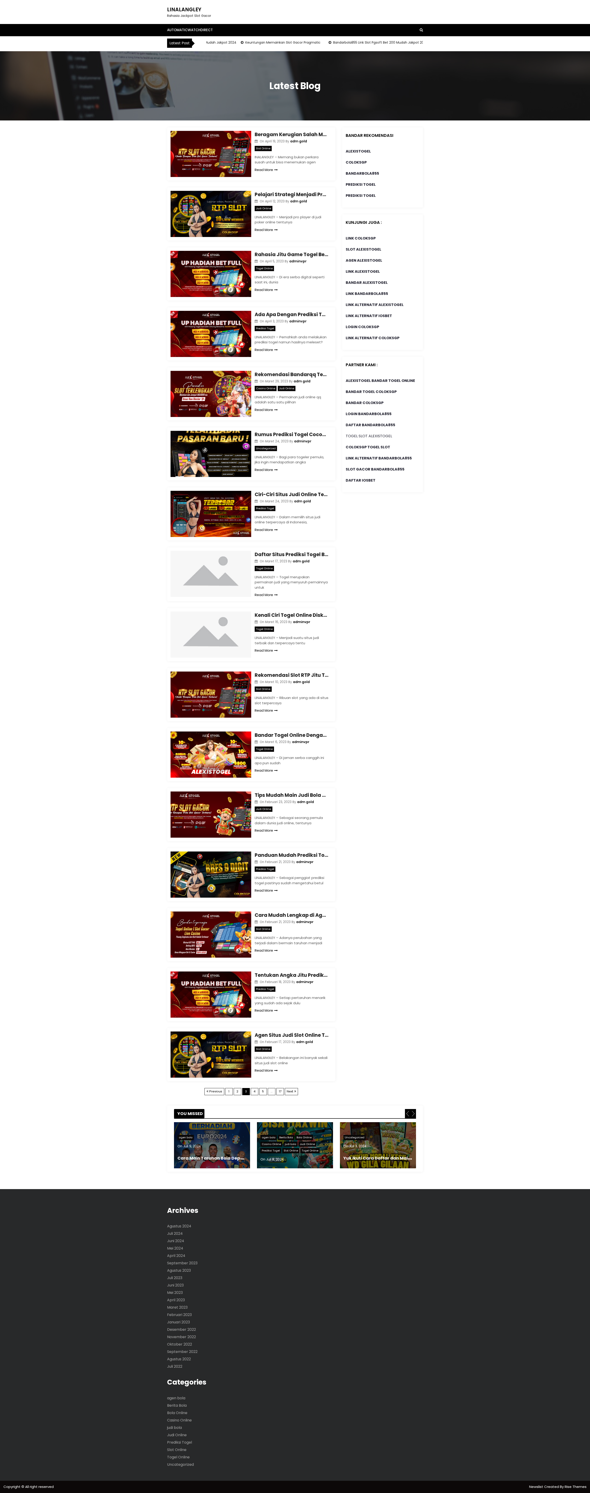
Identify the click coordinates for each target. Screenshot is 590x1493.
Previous (215, 1091)
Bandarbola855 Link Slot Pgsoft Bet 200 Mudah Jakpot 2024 (344, 42)
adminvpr (298, 261)
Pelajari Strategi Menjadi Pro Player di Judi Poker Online (291, 194)
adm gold (298, 141)
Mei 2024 (175, 1248)
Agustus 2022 (179, 1359)
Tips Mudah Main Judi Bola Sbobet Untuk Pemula (291, 795)
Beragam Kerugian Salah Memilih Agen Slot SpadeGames (291, 134)
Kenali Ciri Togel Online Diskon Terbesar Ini (291, 615)
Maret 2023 (177, 1307)
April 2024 (176, 1255)
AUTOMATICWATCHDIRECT (190, 29)
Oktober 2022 (179, 1344)
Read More (264, 169)
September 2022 (182, 1351)
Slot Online (263, 148)
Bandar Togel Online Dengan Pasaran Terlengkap (291, 735)
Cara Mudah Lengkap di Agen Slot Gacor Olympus (291, 915)
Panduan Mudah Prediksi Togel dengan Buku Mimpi (291, 855)
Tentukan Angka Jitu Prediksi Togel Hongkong (291, 975)
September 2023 (182, 1263)
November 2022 (181, 1337)
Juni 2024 (175, 1241)
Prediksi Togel (265, 328)
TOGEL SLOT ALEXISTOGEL (369, 436)
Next (290, 1091)
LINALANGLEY (184, 9)
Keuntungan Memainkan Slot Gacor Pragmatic (246, 42)
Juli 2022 (174, 1366)
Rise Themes (576, 1486)
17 (280, 1091)
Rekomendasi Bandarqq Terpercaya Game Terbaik (291, 374)
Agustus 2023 (179, 1270)
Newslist (536, 1486)
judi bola (207, 1144)
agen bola (185, 1137)
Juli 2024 (175, 1233)
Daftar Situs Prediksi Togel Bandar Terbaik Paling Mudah (291, 554)
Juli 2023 (174, 1277)
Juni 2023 (175, 1285)
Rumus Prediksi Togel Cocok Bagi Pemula (291, 434)
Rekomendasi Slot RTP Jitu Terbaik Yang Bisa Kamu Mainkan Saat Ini (291, 675)
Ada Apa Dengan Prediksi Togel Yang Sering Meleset (291, 314)
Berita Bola (203, 1137)
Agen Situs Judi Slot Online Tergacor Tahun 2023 (291, 1035)
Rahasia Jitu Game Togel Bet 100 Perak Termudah (291, 254)
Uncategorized (266, 448)
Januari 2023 (178, 1322)
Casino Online (265, 388)
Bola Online (221, 1137)
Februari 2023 (179, 1314)
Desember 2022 (181, 1329)
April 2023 (176, 1300)
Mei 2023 (175, 1292)
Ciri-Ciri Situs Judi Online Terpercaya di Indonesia (291, 494)
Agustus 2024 (179, 1226)
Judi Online (263, 208)
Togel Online (264, 268)
